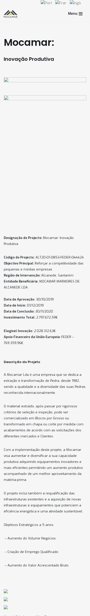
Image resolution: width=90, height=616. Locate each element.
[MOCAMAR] (11, 14)
